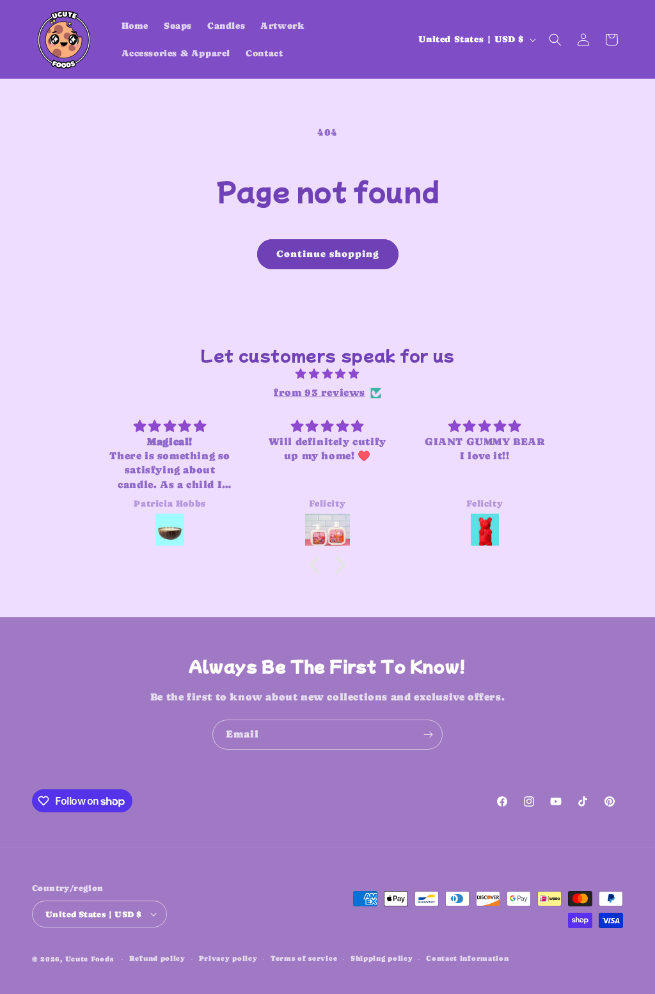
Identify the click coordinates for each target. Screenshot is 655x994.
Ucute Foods (89, 959)
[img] (327, 374)
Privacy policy (228, 958)
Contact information (467, 958)
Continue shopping (327, 253)
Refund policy (157, 958)
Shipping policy (382, 958)
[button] (555, 40)
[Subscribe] (428, 735)
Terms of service (304, 958)
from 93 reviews (319, 392)
